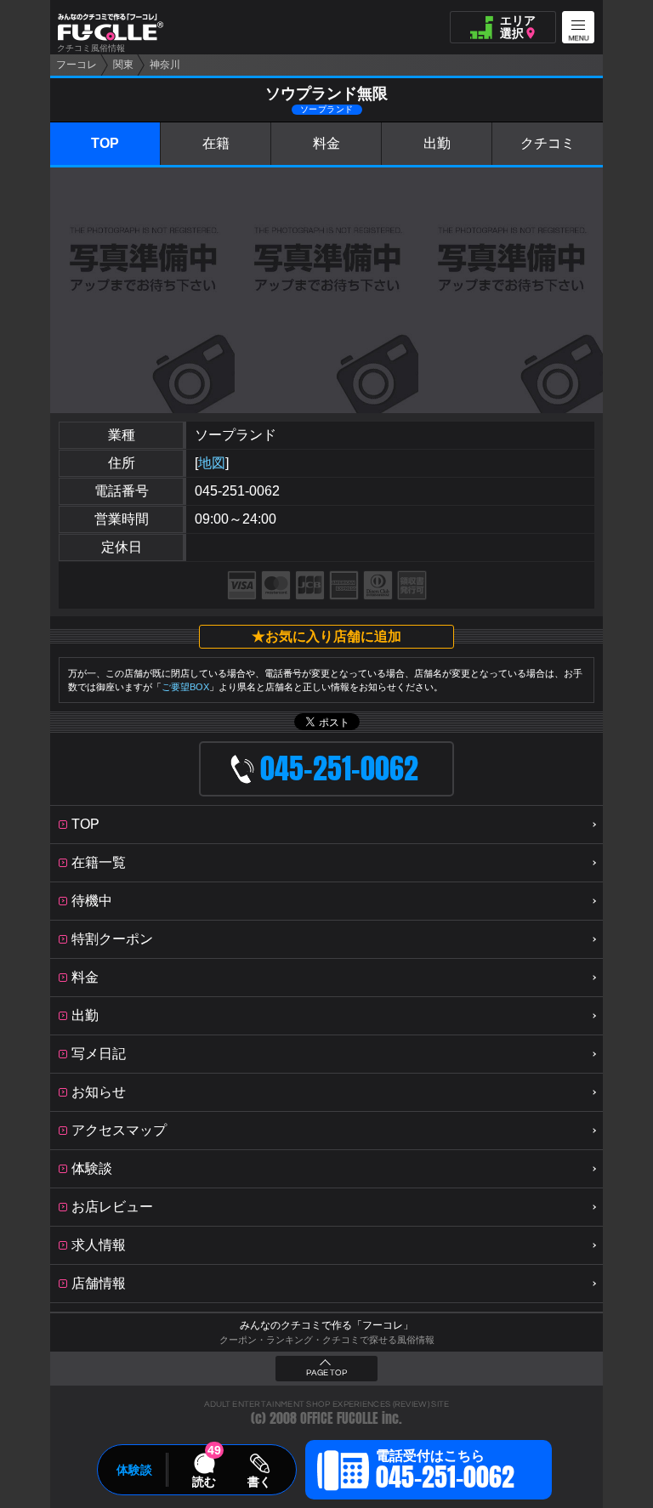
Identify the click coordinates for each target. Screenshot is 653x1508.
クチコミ (547, 143)
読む (204, 1481)
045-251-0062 (237, 491)
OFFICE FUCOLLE (339, 1418)
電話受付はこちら (445, 1472)
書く (259, 1481)
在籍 (216, 143)
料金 (326, 143)
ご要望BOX (185, 687)
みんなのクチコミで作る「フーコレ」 (326, 1325)
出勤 (437, 143)
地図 (211, 463)
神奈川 (165, 65)
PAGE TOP (326, 1373)
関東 (123, 65)
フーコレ (76, 65)
